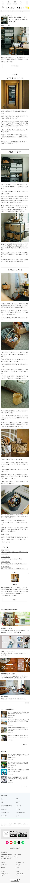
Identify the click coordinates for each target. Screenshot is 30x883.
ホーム (3, 3)
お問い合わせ (18, 864)
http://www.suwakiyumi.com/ (8, 595)
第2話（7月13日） (5, 557)
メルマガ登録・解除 (20, 862)
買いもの (9, 3)
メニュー (27, 3)
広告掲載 (3, 867)
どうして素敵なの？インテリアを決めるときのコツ (14, 564)
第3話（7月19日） (5, 562)
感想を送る (15, 599)
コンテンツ (15, 3)
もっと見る (25, 744)
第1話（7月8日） (5, 550)
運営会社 (3, 871)
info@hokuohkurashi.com (6, 854)
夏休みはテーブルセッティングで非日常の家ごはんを (14, 569)
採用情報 (17, 871)
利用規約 (17, 867)
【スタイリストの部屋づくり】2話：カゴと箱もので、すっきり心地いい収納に (18, 19)
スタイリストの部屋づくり (6, 15)
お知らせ (3, 862)
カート (21, 3)
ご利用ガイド (4, 864)
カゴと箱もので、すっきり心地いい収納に (11, 559)
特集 (5, 823)
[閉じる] (18, 880)
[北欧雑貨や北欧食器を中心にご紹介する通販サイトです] (15, 7)
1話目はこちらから (15, 65)
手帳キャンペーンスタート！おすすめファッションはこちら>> (13, 11)
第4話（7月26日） (6, 567)
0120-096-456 (17, 854)
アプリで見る (14, 880)
